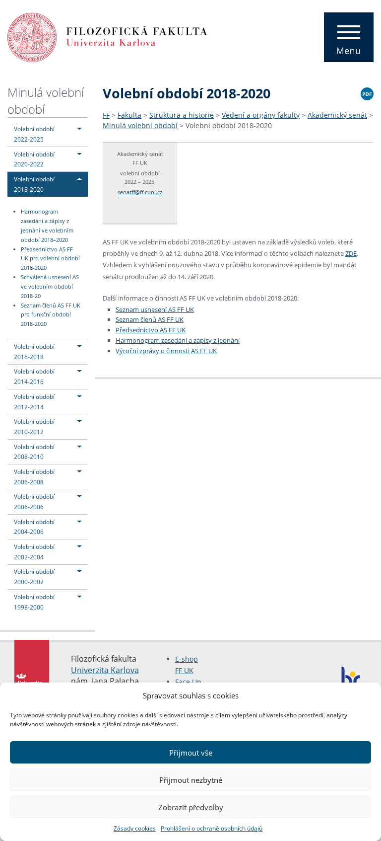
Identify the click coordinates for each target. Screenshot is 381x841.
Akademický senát (337, 115)
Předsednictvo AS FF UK (151, 329)
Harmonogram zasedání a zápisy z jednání (178, 340)
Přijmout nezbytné (190, 780)
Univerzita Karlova (105, 670)
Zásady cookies (135, 828)
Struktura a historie (181, 115)
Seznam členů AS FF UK (150, 319)
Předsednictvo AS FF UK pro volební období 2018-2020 (50, 259)
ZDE (351, 253)
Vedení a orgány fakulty (261, 115)
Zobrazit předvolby (190, 807)
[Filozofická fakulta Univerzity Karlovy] (107, 36)
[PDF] (367, 92)
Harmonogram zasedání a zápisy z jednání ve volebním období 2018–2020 (47, 225)
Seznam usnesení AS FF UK (155, 309)
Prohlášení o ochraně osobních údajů (211, 828)
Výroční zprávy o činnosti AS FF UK (166, 350)
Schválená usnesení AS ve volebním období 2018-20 (50, 287)
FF (106, 115)
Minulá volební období (140, 125)
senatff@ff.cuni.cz (140, 192)
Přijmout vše (190, 753)
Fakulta (129, 115)
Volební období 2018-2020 (229, 125)
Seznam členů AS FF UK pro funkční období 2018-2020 (50, 315)
